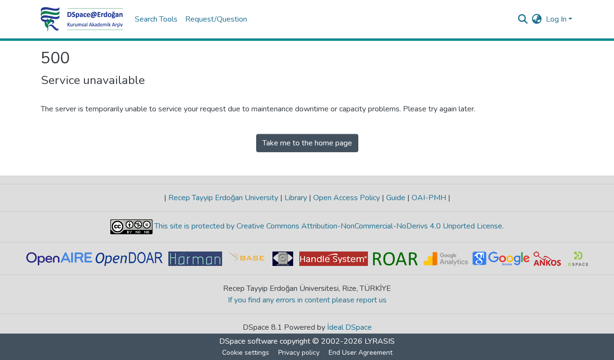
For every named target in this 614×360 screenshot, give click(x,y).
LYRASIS (380, 341)
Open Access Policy (346, 197)
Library (296, 197)
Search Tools (156, 19)
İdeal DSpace (349, 327)
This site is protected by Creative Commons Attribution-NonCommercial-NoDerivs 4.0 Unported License (327, 226)
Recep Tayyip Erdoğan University (223, 197)
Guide (395, 197)
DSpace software (248, 341)
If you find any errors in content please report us (307, 300)
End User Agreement (360, 352)
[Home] (82, 19)
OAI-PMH (429, 197)
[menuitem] (537, 19)
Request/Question (216, 19)
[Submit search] (523, 19)
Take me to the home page (307, 143)
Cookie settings (245, 352)
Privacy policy (298, 352)
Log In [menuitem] (556, 19)
